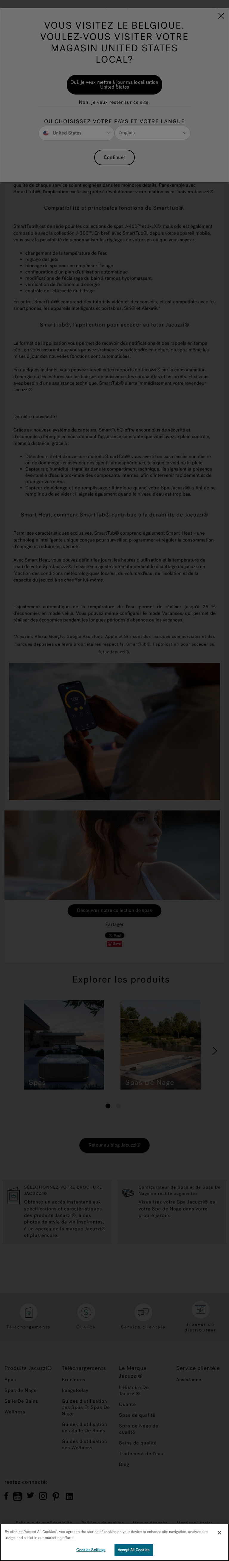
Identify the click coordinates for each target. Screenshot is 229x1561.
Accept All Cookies (133, 1549)
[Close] (219, 1532)
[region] (114, 1542)
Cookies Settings (90, 1549)
